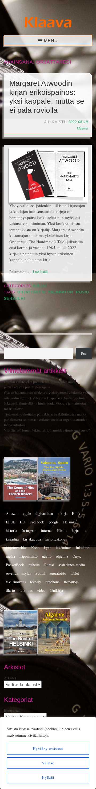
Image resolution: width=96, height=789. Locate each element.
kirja (75, 530)
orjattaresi (31, 292)
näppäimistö (28, 556)
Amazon (12, 513)
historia (11, 530)
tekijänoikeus (16, 581)
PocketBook (15, 564)
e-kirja (62, 513)
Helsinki (69, 521)
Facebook (37, 521)
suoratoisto (58, 573)
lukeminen (63, 547)
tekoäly (35, 581)
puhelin (34, 564)
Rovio (82, 292)
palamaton (60, 292)
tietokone (52, 581)
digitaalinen (44, 513)
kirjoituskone (55, 539)
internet (47, 530)
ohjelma (62, 556)
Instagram (29, 530)
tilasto (10, 590)
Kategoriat (12, 710)
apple (27, 513)
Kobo (35, 547)
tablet (75, 573)
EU (22, 521)
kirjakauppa (32, 539)
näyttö (46, 556)
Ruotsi (49, 564)
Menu (51, 40)
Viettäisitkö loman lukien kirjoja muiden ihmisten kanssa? (47, 430)
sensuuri (14, 299)
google (54, 521)
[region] (48, 753)
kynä (47, 547)
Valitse (48, 762)
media (10, 556)
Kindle (62, 530)
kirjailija (12, 539)
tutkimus (26, 590)
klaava (82, 128)
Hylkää (48, 777)
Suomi (40, 573)
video (41, 590)
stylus (26, 573)
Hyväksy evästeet (48, 748)
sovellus (12, 573)
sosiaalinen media (71, 564)
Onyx (77, 556)
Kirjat (40, 286)
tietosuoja (71, 581)
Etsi (7, 345)
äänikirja (56, 590)
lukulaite (82, 547)
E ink (76, 513)
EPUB (10, 521)
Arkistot (10, 677)
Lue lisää (40, 271)
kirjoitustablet (16, 547)
